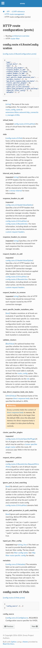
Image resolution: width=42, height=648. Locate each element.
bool (8, 313)
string (8, 104)
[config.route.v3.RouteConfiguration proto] (19, 54)
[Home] (4, 11)
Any (25, 545)
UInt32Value (11, 396)
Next (34, 626)
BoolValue (10, 344)
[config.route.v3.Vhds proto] (14, 598)
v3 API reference (18, 11)
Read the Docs (8, 644)
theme (25, 642)
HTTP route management (14, 14)
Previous (9, 626)
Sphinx (13, 642)
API (8, 11)
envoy (22, 3)
